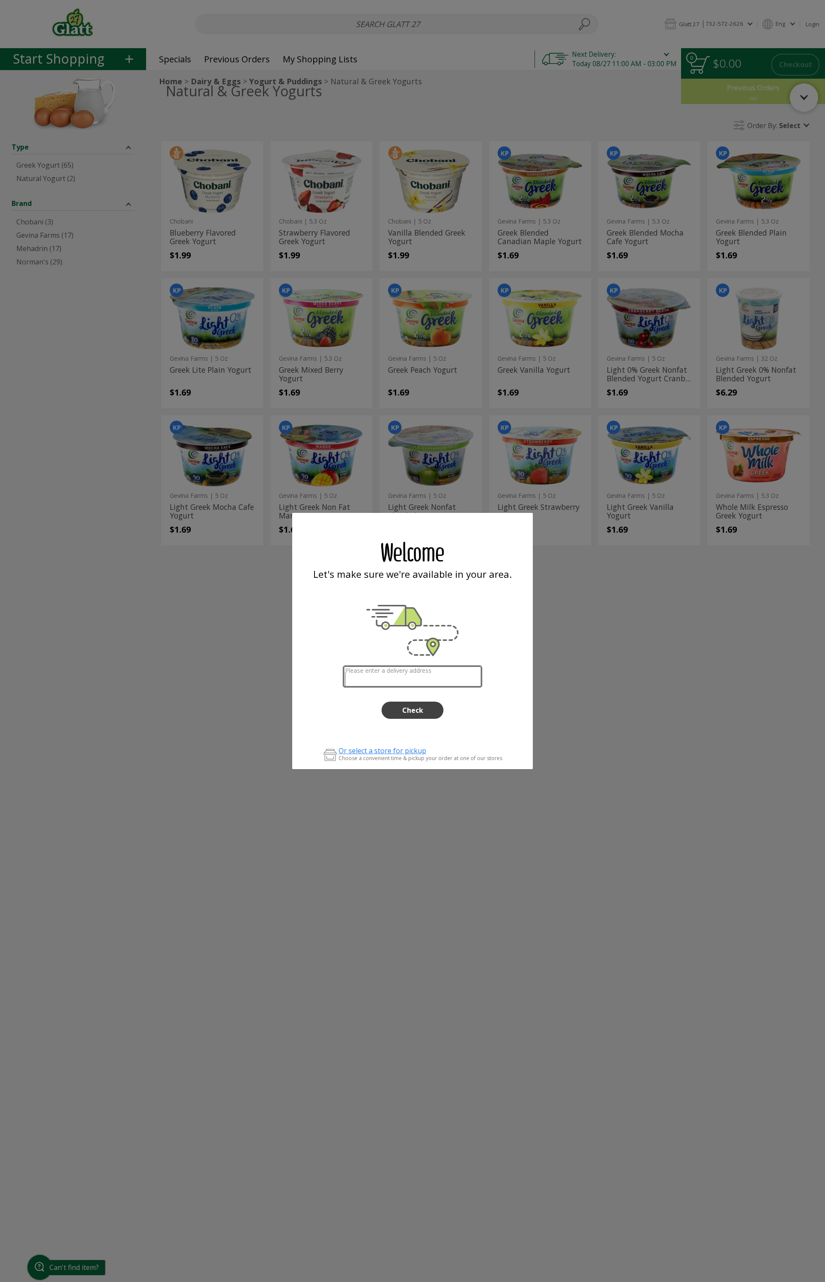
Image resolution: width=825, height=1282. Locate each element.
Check (412, 710)
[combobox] (413, 676)
